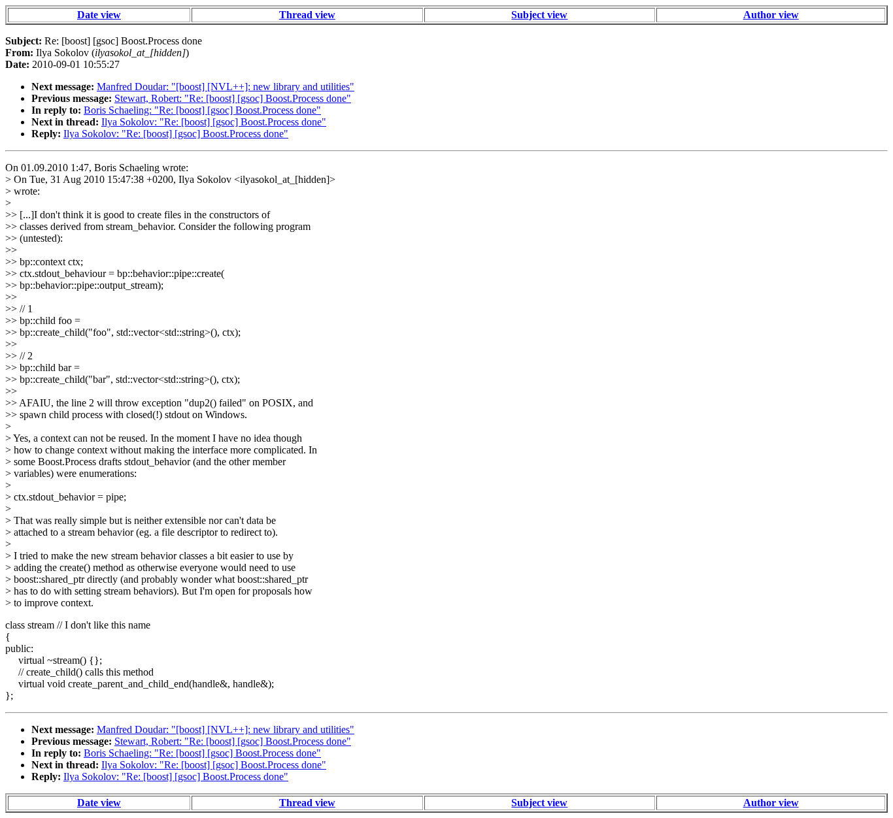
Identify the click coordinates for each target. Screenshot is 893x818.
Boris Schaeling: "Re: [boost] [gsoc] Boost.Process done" (202, 110)
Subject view (539, 14)
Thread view (307, 14)
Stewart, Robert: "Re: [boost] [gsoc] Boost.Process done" (232, 98)
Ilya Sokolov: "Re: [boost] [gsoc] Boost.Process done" (213, 121)
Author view (771, 14)
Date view (99, 14)
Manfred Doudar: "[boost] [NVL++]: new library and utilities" (225, 86)
